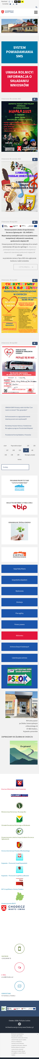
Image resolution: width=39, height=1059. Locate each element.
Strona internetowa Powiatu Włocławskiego (15, 851)
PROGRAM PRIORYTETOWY (19, 480)
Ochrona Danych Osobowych (19, 647)
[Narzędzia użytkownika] (35, 99)
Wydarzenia (19, 591)
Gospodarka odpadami (19, 580)
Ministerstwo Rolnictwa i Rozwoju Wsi (13, 812)
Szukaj (36, 7)
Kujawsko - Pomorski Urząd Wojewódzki (14, 863)
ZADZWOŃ (4, 956)
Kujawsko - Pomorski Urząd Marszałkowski (15, 876)
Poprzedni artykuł (16, 446)
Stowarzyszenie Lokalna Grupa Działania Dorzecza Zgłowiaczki (17, 838)
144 (18, 455)
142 (6, 455)
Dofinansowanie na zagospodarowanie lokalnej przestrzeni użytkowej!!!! (17, 418)
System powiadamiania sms (19, 51)
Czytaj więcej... (24, 267)
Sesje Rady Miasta (19, 569)
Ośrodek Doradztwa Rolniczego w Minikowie (15, 825)
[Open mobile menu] (36, 12)
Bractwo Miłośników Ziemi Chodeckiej (13, 789)
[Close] (37, 1034)
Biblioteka (19, 636)
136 (34, 446)
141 (32, 450)
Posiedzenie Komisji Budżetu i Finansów (18, 435)
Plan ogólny (19, 613)
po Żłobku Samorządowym (28, 723)
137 (7, 450)
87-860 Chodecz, (32, 729)
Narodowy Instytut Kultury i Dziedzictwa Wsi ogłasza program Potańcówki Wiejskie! (19, 427)
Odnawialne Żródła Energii (19, 522)
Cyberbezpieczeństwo (19, 658)
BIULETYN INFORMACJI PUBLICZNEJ (20, 503)
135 (28, 446)
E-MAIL (3, 975)
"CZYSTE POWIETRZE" (20, 483)
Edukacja (19, 602)
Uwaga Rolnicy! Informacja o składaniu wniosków (20, 78)
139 (20, 450)
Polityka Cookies (24, 1021)
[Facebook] (19, 1024)
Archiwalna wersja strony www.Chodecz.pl (19, 1027)
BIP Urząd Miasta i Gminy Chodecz (12, 889)
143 (12, 455)
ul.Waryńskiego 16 (32, 726)
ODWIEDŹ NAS (6, 993)
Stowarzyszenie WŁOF (8, 903)
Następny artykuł (30, 455)
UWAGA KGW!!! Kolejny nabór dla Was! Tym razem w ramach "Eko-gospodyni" (19, 408)
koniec (20, 459)
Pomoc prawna (19, 624)
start (5, 446)
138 (13, 450)
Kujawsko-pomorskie (30, 731)
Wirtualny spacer (32, 721)
